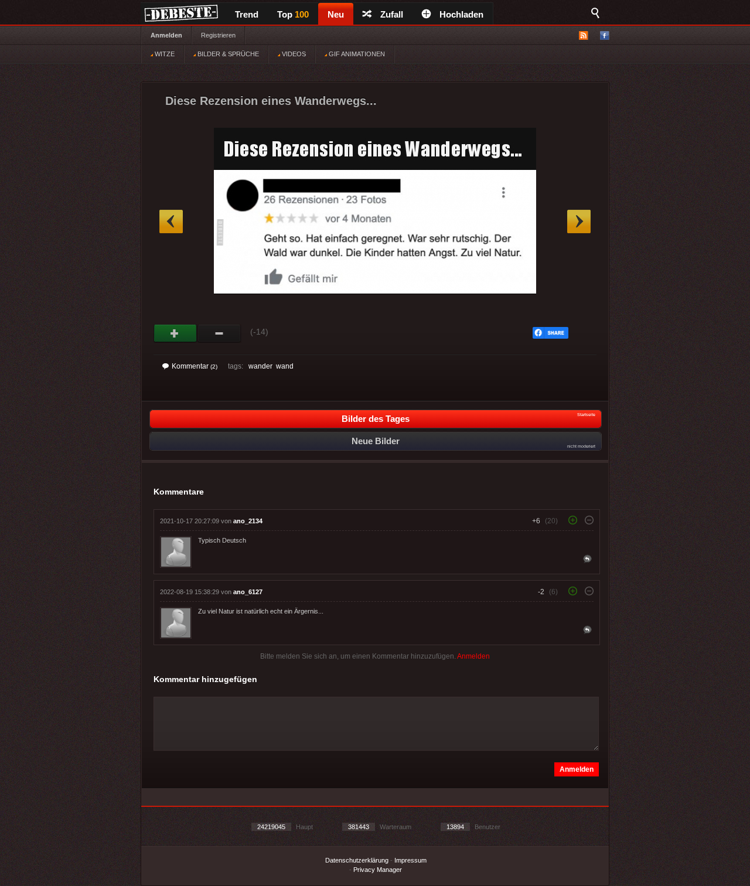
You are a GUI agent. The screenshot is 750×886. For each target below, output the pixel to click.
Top (293, 14)
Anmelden (166, 35)
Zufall (391, 14)
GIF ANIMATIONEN (356, 53)
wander (260, 366)
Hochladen (461, 14)
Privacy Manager (377, 869)
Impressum (410, 860)
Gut (175, 333)
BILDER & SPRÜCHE (227, 53)
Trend (246, 14)
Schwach (219, 333)
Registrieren (218, 35)
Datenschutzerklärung (356, 860)
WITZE (164, 53)
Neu (336, 14)
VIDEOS (293, 53)
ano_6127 (247, 591)
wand (285, 366)
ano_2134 (247, 520)
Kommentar (194, 366)
